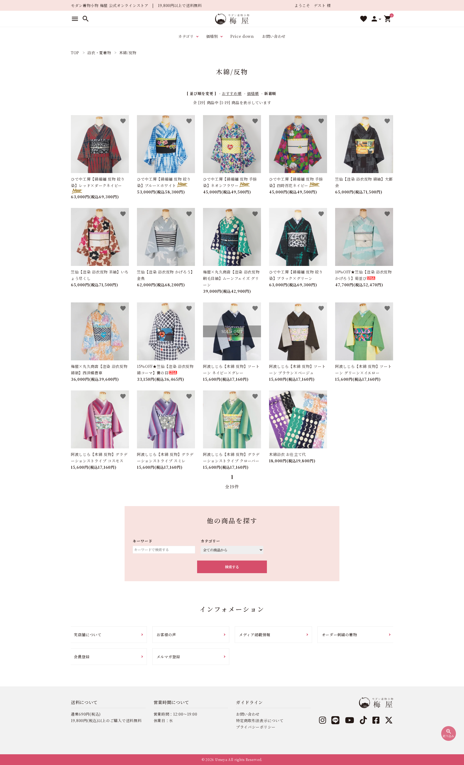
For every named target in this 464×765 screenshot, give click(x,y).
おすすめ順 (232, 93)
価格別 (212, 36)
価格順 (253, 93)
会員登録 (82, 656)
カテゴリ (186, 36)
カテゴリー (210, 541)
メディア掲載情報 (254, 634)
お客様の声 (166, 634)
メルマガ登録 (168, 656)
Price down (242, 36)
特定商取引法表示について (259, 720)
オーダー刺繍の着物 (339, 634)
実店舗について (88, 634)
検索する (232, 566)
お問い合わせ (274, 36)
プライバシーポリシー (256, 727)
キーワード (143, 541)
